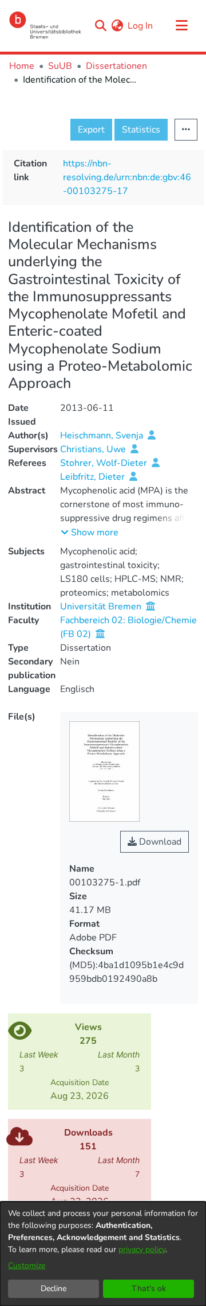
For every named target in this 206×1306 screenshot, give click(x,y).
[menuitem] (117, 26)
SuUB (60, 66)
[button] (89, 532)
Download (159, 841)
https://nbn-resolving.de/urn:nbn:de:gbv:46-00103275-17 (127, 177)
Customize (26, 1265)
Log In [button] (141, 26)
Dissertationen (116, 66)
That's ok (149, 1288)
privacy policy (141, 1249)
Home (21, 66)
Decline (53, 1288)
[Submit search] (100, 26)
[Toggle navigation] (181, 26)
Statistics (141, 129)
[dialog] (103, 1254)
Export (91, 129)
